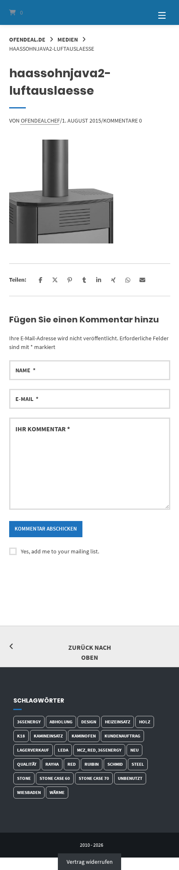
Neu (134, 750)
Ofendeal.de (27, 39)
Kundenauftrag (122, 736)
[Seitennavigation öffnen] (154, 12)
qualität (27, 764)
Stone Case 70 (94, 778)
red (71, 764)
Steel (138, 764)
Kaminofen (84, 736)
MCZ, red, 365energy (99, 750)
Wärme (57, 792)
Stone (24, 778)
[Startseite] (89, 12)
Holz (144, 722)
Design (88, 722)
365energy (29, 722)
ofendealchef (40, 120)
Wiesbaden (29, 792)
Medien (67, 39)
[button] (40, 280)
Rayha (52, 764)
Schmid (115, 764)
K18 (21, 736)
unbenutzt (130, 778)
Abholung (61, 722)
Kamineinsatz (48, 736)
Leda (63, 750)
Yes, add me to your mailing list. (60, 551)
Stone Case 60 (55, 778)
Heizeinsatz (117, 722)
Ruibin (92, 764)
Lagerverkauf (33, 750)
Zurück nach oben (89, 652)
